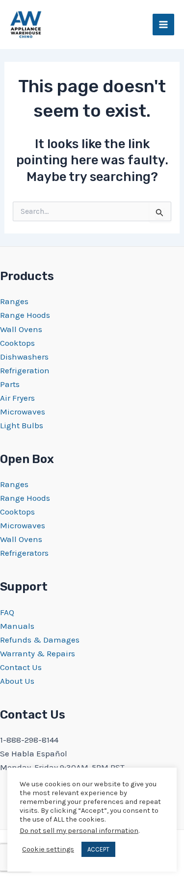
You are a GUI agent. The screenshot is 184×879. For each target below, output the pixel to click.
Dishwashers (24, 357)
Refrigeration (25, 370)
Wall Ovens (21, 329)
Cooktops (17, 343)
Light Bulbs (21, 425)
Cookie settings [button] (48, 849)
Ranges (14, 301)
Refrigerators (24, 553)
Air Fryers (17, 398)
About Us (17, 681)
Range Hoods (25, 315)
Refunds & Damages (39, 640)
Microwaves (22, 411)
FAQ (7, 612)
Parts (10, 384)
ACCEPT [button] (98, 849)
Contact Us (21, 667)
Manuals (17, 626)
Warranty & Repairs (37, 653)
